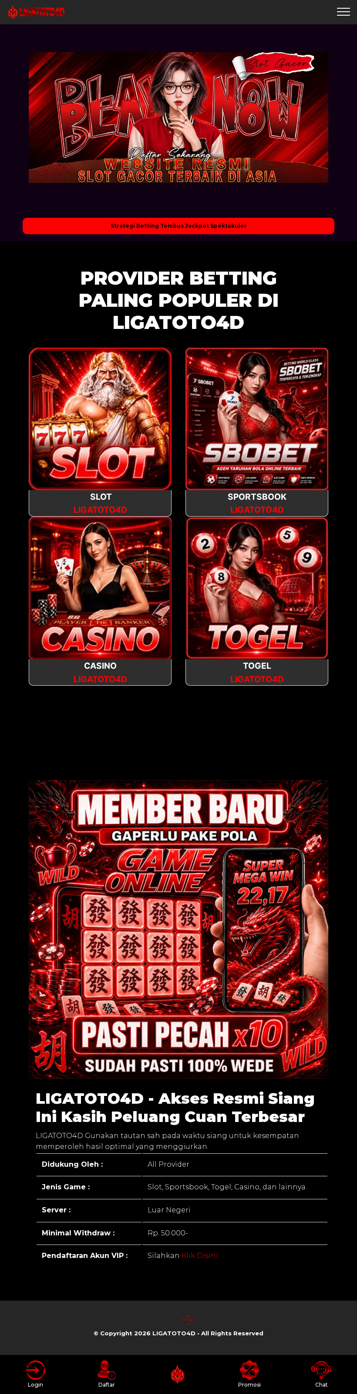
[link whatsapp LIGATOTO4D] (169, 1323)
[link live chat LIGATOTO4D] (187, 1323)
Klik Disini (199, 1255)
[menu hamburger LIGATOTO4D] (343, 12)
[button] (49, 118)
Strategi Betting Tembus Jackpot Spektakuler (179, 225)
